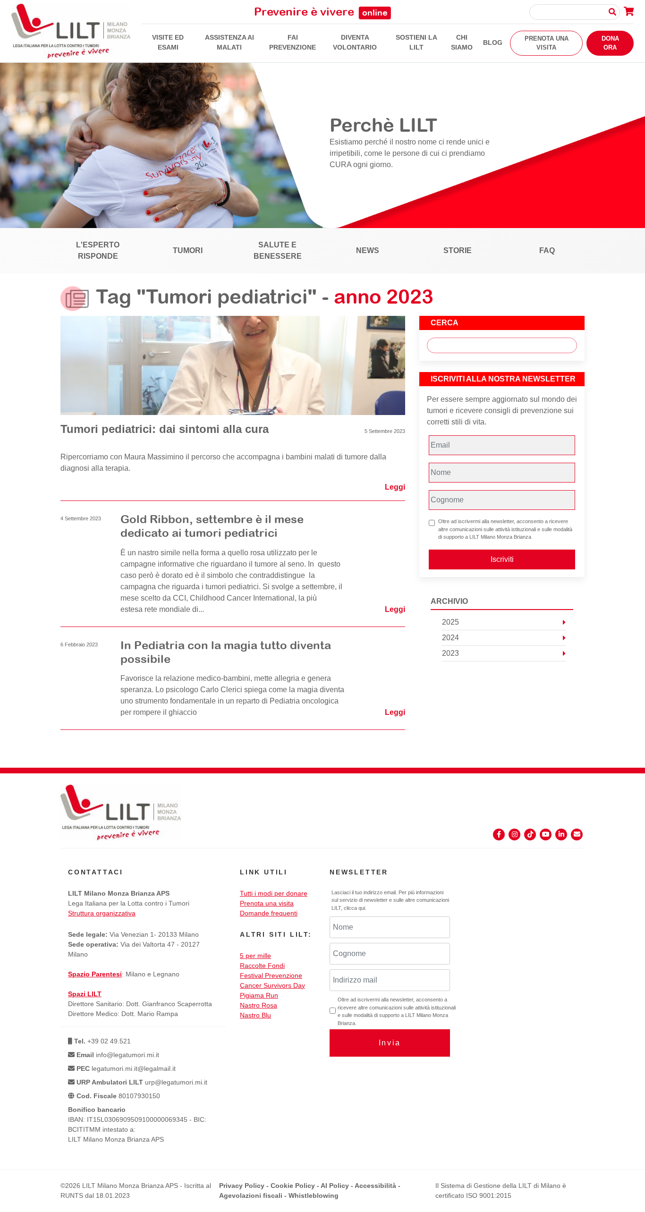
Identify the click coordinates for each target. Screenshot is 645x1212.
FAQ (547, 250)
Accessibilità (375, 1185)
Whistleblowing (314, 1195)
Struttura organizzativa (102, 913)
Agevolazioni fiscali (250, 1195)
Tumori (188, 250)
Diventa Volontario (355, 42)
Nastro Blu (255, 1015)
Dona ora (610, 43)
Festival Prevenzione (271, 975)
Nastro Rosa (258, 1005)
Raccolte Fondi (262, 965)
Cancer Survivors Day (272, 985)
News (367, 250)
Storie (457, 250)
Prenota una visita (547, 43)
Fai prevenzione (292, 42)
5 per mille (255, 955)
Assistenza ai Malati (229, 42)
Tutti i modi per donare (273, 893)
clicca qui (354, 908)
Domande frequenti (268, 913)
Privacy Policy (241, 1185)
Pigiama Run (259, 995)
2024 (450, 638)
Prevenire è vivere (321, 11)
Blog (492, 42)
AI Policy (335, 1185)
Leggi (395, 487)
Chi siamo (462, 42)
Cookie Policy (293, 1185)
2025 (450, 622)
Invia (390, 1043)
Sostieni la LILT (416, 42)
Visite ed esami (168, 42)
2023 (450, 653)
